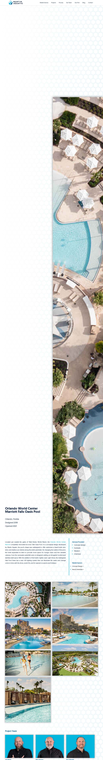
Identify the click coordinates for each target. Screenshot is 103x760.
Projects (53, 2)
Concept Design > (77, 566)
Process (61, 2)
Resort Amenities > (78, 569)
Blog (84, 2)
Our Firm (77, 2)
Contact (90, 2)
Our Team (69, 2)
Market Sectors (44, 2)
